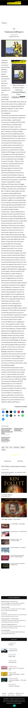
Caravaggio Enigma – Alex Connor (11, 519)
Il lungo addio (12, 656)
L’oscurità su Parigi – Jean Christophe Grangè (16, 540)
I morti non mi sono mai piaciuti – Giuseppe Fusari (17, 564)
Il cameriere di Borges (14, 686)
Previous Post (7, 461)
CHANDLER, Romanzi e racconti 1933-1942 (13, 472)
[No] (26, 702)
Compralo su (15, 97)
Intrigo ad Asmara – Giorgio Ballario (18, 429)
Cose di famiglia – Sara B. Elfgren (17, 523)
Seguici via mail (11, 695)
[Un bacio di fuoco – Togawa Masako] (5, 534)
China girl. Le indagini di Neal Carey (9, 624)
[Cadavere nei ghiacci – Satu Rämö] (5, 550)
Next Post (20, 461)
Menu (5, 23)
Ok (14, 705)
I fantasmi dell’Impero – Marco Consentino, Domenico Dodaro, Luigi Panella (7, 431)
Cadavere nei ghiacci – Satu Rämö (18, 547)
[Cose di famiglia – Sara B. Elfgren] (5, 526)
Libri (14, 28)
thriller (3, 449)
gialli (3, 447)
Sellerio (22, 447)
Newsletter (19, 695)
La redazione (11, 693)
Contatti (4, 695)
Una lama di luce (12, 662)
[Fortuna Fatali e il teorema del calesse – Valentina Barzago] (5, 557)
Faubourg (11, 644)
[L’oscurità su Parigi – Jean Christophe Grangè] (5, 541)
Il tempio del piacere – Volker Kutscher (10, 618)
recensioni (16, 447)
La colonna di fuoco (6, 495)
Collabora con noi (19, 693)
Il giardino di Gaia (13, 650)
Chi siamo (4, 693)
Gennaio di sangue (5, 607)
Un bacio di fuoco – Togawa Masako (18, 531)
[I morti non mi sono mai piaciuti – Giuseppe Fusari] (5, 565)
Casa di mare (4, 613)
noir (11, 447)
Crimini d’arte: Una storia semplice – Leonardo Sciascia (5, 439)
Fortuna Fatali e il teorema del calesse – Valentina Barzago (17, 556)
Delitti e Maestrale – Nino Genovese (9, 601)
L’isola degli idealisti (5, 630)
